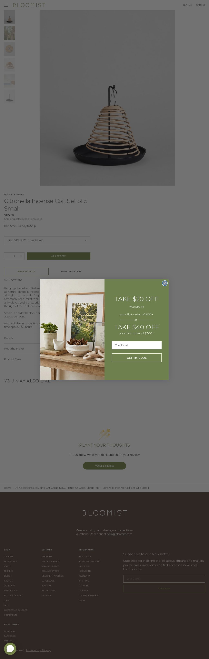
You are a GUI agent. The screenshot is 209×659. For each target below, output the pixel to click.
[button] (10, 649)
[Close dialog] (164, 283)
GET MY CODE (137, 357)
